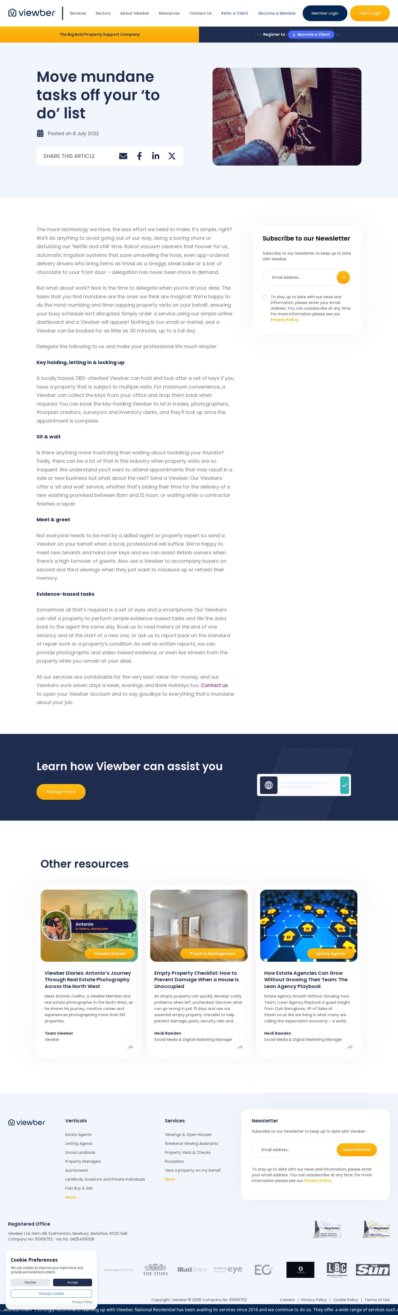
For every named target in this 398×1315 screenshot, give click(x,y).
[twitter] (172, 156)
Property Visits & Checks (188, 1152)
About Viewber (134, 13)
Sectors (103, 13)
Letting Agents (79, 1143)
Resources (169, 13)
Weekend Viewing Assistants (191, 1143)
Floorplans (174, 1161)
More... (72, 1197)
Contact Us (200, 13)
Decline (30, 1282)
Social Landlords (80, 1152)
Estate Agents (78, 1134)
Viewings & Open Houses (188, 1134)
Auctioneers (76, 1170)
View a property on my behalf (193, 1170)
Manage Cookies (51, 1293)
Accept (72, 1282)
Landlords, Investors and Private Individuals (105, 1179)
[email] (123, 156)
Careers (287, 1300)
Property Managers (83, 1161)
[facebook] (139, 156)
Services (78, 13)
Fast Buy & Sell (78, 1188)
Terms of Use (377, 1300)
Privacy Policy (284, 319)
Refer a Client (234, 13)
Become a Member (277, 13)
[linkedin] (156, 156)
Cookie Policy (345, 1300)
